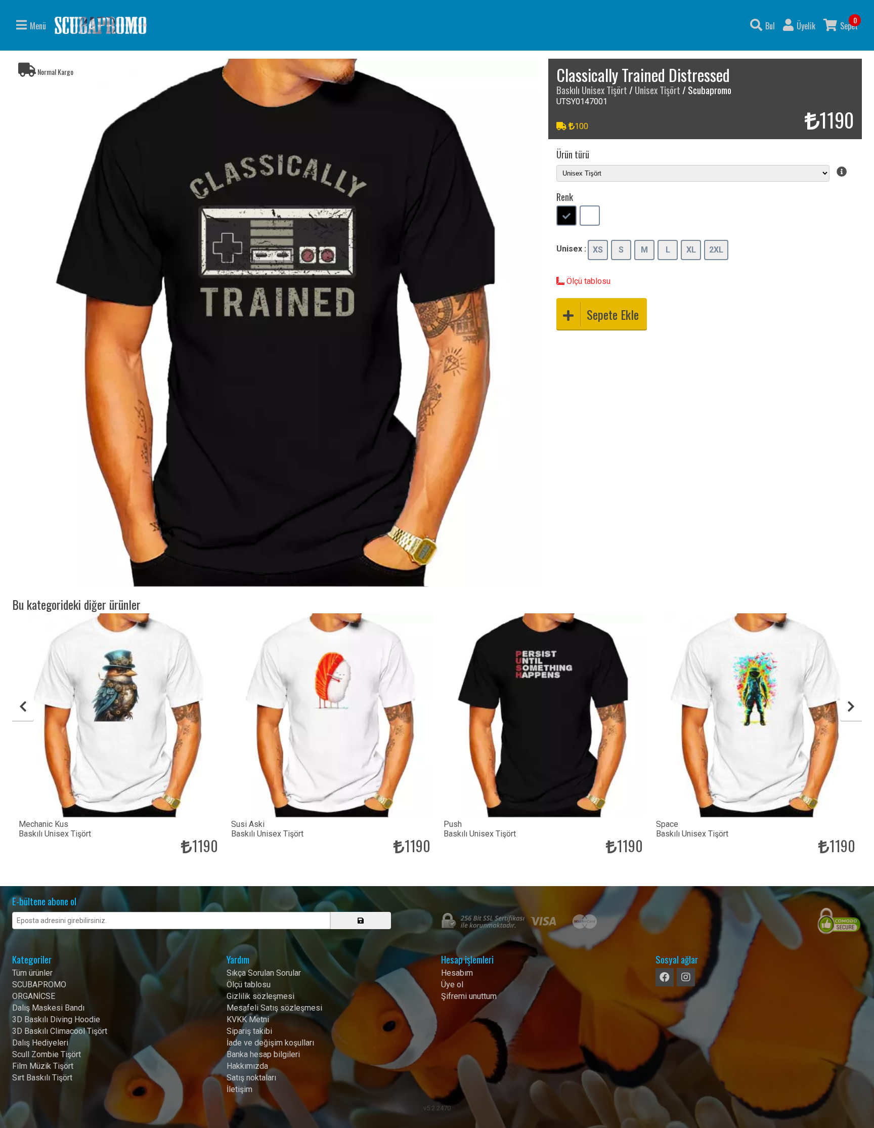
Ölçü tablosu (587, 281)
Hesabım (457, 973)
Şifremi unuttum (469, 996)
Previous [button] (23, 706)
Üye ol (452, 984)
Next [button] (851, 706)
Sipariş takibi (249, 1031)
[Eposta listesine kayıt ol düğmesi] (360, 920)
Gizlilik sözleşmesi (260, 996)
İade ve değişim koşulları (270, 1043)
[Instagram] (686, 977)
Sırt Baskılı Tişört (42, 1077)
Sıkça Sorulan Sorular (264, 973)
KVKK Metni (248, 1019)
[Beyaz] (590, 216)
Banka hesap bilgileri (263, 1054)
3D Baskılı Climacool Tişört (59, 1031)
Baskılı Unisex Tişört (591, 90)
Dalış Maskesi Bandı (48, 1008)
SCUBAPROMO (39, 984)
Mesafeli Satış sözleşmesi (274, 1008)
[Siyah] (566, 216)
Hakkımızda (247, 1066)
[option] (276, 323)
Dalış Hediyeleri (40, 1043)
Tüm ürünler (32, 973)
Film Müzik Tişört (42, 1066)
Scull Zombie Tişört (46, 1054)
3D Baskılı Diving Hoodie (56, 1019)
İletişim (239, 1089)
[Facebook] (665, 977)
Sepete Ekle (613, 314)
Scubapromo (100, 25)
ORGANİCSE (33, 996)
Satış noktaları (251, 1077)
